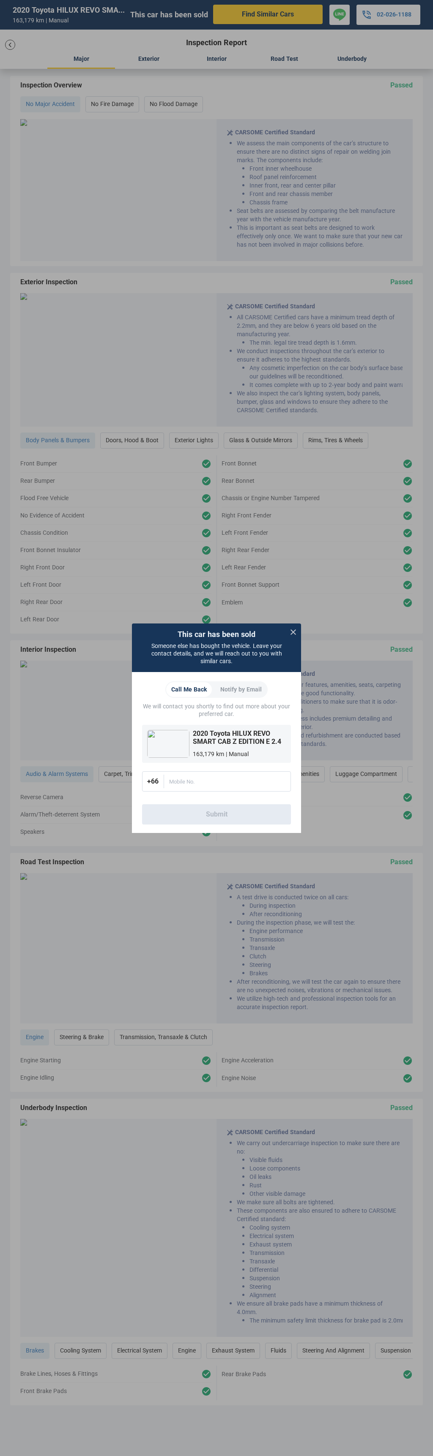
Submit (216, 814)
